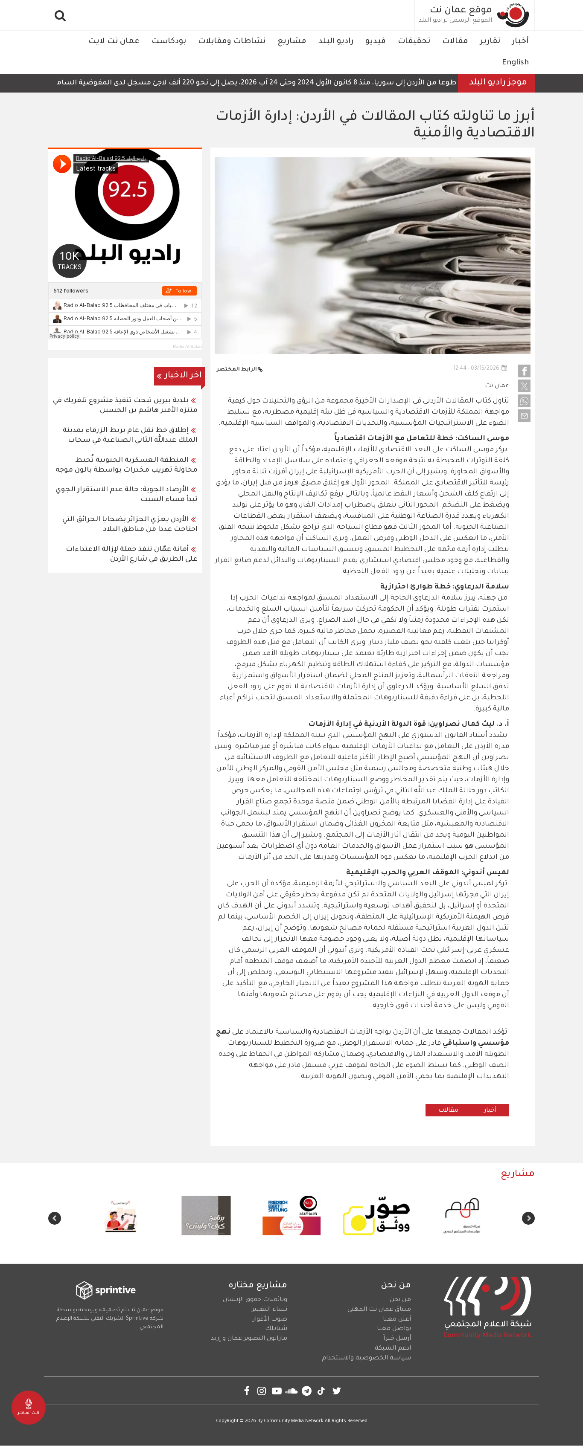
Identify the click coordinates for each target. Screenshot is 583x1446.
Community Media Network (294, 1421)
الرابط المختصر (237, 370)
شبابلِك (276, 1329)
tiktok (321, 1391)
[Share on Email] (524, 415)
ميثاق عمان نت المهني (379, 1310)
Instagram (261, 1390)
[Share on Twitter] (524, 386)
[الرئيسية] (513, 15)
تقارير (490, 42)
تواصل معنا (394, 1329)
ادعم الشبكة (393, 1348)
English (515, 63)
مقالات (455, 42)
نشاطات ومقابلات (231, 42)
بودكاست (169, 42)
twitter (336, 1390)
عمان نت (497, 386)
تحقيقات (414, 42)
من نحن (400, 1300)
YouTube (276, 1390)
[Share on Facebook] (524, 371)
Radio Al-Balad (187, 346)
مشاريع (291, 42)
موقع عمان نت (461, 11)
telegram (306, 1390)
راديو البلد (335, 42)
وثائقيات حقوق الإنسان (255, 1300)
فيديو (375, 42)
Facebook (246, 1390)
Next (54, 1218)
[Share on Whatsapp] (524, 400)
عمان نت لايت (114, 42)
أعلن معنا (397, 1319)
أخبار (520, 42)
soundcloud (291, 1390)
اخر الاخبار (183, 376)
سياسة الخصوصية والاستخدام (366, 1358)
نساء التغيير (269, 1310)
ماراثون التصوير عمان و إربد (249, 1339)
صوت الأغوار (270, 1319)
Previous (528, 1218)
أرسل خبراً (397, 1339)
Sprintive (137, 1319)
